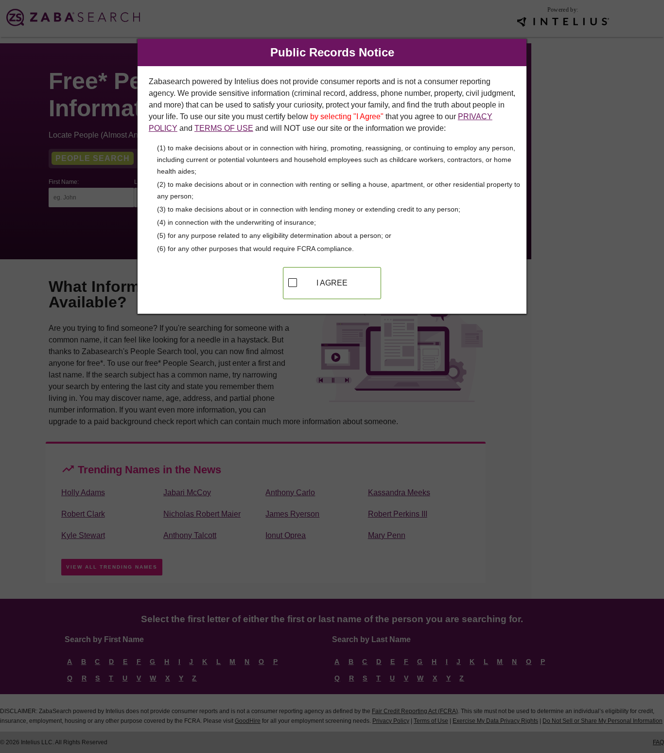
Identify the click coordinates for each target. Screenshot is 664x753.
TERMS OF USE (223, 128)
